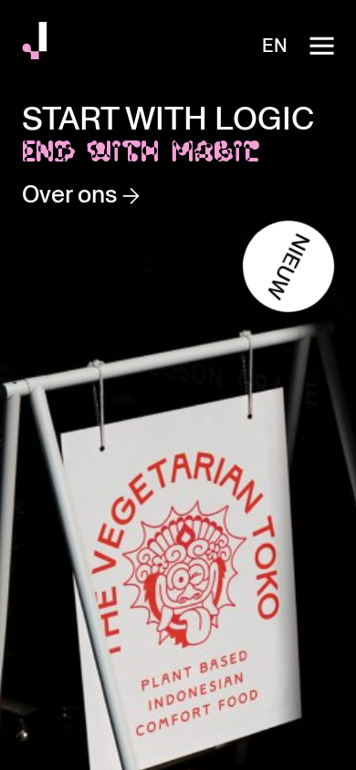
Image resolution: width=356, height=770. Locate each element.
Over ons (72, 194)
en (275, 45)
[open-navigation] (321, 45)
